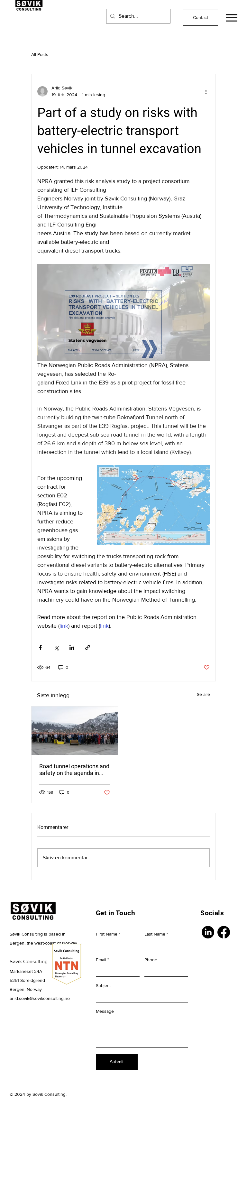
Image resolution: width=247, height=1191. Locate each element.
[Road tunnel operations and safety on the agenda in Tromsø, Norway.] (75, 730)
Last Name (154, 934)
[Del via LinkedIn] (72, 647)
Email (101, 959)
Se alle (203, 694)
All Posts (39, 54)
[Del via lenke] (88, 647)
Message (105, 1011)
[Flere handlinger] (206, 91)
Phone (150, 959)
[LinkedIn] (208, 932)
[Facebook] (223, 932)
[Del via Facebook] (40, 647)
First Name (106, 934)
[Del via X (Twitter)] (56, 647)
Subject (103, 985)
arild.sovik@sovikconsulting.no (40, 998)
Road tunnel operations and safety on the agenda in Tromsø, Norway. (74, 769)
